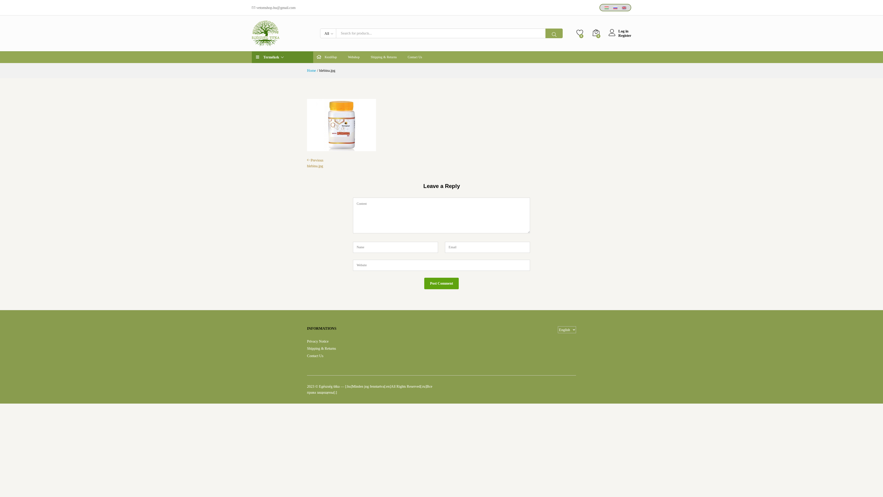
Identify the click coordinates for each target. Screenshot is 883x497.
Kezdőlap (331, 57)
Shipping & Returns (384, 57)
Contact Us (415, 57)
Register (624, 36)
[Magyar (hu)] (607, 7)
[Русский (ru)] (615, 7)
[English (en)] (624, 7)
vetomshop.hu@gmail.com (275, 8)
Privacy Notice (318, 341)
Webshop (354, 57)
